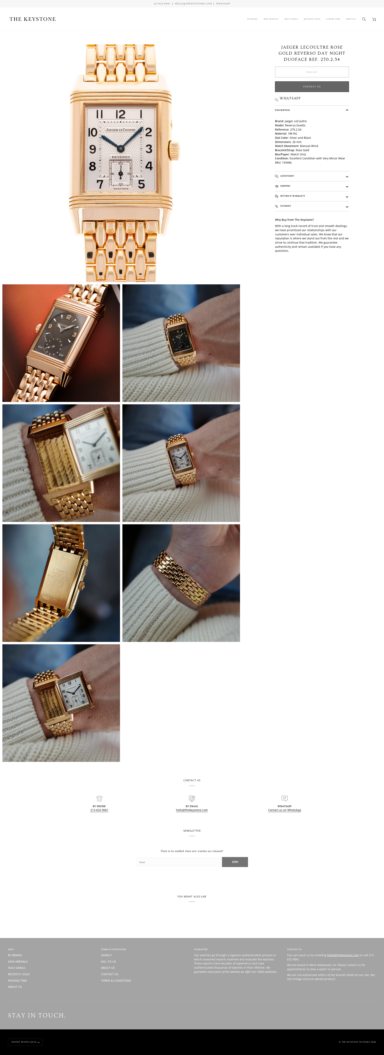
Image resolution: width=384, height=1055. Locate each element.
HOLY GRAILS (16, 968)
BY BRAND (15, 955)
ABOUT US (15, 987)
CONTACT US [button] (294, 949)
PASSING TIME (17, 980)
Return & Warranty (292, 196)
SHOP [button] (11, 949)
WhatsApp (223, 3)
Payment (285, 206)
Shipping (285, 186)
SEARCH (106, 955)
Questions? (287, 176)
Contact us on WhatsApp (284, 810)
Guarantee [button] (201, 949)
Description (282, 110)
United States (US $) (24, 1042)
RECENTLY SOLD (19, 974)
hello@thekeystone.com (192, 810)
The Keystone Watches (356, 1042)
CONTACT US (109, 974)
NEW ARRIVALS (18, 961)
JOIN (235, 862)
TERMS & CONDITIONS (116, 980)
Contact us (312, 86)
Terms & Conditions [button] (113, 949)
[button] (252, 19)
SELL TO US (108, 961)
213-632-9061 (99, 810)
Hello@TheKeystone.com (193, 3)
